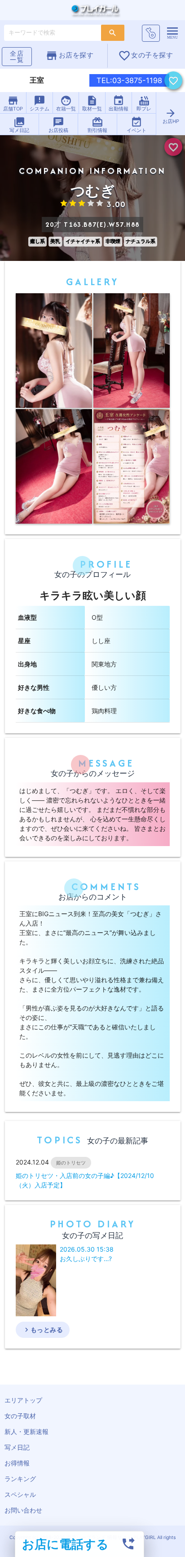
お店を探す (69, 55)
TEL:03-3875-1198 (129, 80)
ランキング (20, 1478)
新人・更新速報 (26, 1431)
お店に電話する (65, 1544)
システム (39, 103)
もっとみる (42, 1330)
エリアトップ (23, 1400)
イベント (136, 124)
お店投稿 (58, 124)
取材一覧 (92, 103)
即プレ (144, 103)
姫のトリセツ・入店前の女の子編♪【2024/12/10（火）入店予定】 (85, 1180)
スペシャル (20, 1494)
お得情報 (17, 1463)
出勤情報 (118, 103)
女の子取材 (20, 1416)
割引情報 (97, 124)
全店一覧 (17, 56)
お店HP (171, 115)
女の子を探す (145, 55)
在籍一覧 (66, 103)
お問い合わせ (23, 1510)
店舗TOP (13, 103)
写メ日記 (19, 124)
